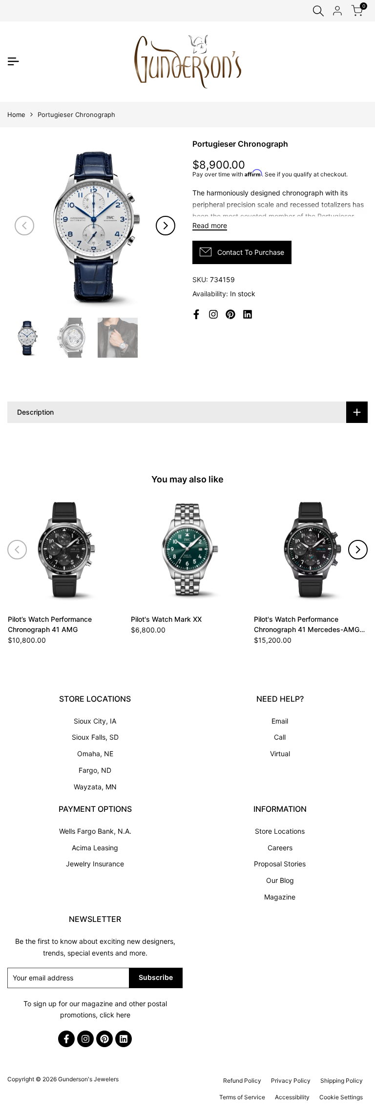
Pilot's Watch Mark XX (166, 619)
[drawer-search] (318, 11)
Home (16, 114)
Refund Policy (242, 1080)
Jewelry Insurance (95, 864)
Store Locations (280, 831)
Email (279, 721)
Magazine (279, 897)
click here (115, 1015)
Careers (280, 847)
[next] (165, 225)
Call (280, 737)
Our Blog (280, 880)
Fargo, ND (95, 770)
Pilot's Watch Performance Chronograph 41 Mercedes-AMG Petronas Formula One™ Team (306, 624)
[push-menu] (13, 61)
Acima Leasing (95, 847)
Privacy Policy (291, 1080)
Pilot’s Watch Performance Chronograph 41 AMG (50, 624)
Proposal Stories (280, 864)
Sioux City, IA (95, 721)
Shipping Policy (341, 1080)
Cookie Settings (341, 1097)
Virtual (280, 753)
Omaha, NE (95, 753)
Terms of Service (242, 1097)
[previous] (24, 225)
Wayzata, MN (95, 787)
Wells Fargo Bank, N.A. (95, 831)
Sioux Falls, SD (95, 737)
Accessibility (292, 1097)
